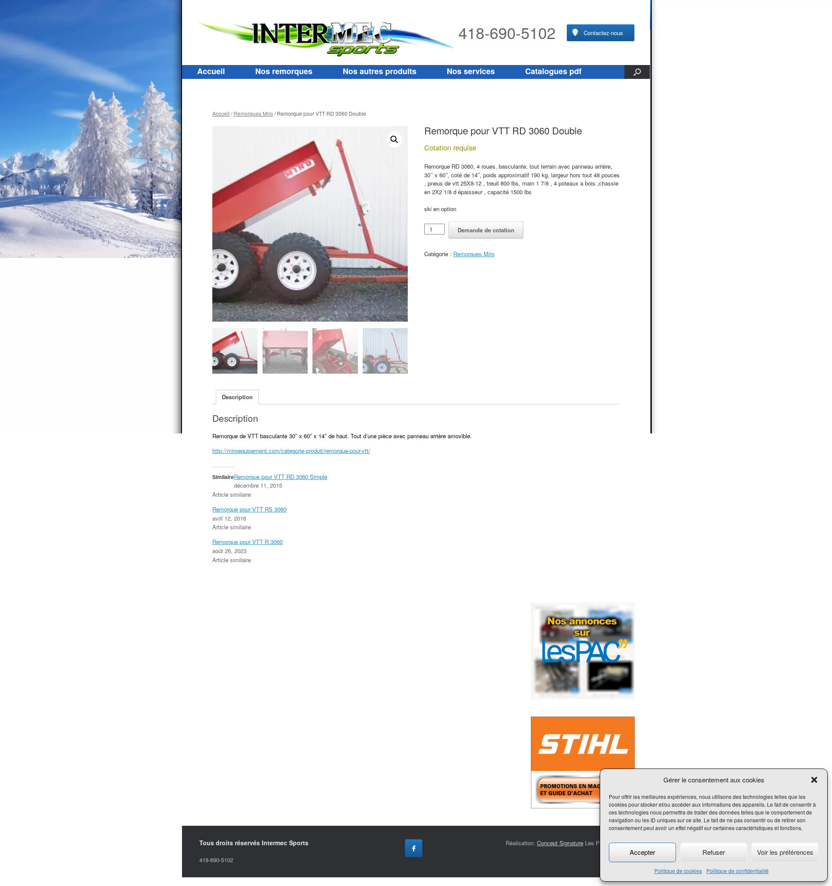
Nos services (471, 71)
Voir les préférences (785, 852)
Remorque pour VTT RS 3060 (249, 509)
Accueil (211, 71)
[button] (814, 779)
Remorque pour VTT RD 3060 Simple (280, 476)
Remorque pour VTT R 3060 (247, 541)
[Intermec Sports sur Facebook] (413, 848)
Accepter (642, 852)
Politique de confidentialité (737, 870)
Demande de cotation (486, 230)
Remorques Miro (253, 113)
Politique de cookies (678, 870)
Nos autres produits (379, 71)
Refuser (713, 852)
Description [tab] (237, 397)
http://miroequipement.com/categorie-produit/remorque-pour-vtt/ (291, 450)
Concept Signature (560, 843)
